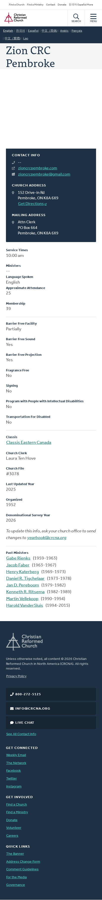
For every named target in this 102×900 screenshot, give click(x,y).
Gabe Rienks (18, 558)
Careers (12, 836)
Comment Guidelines (22, 869)
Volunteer (13, 828)
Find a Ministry (35, 4)
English (8, 30)
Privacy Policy (16, 676)
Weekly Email (16, 755)
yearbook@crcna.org (46, 538)
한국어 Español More (81, 4)
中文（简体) (49, 30)
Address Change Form (23, 862)
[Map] (51, 115)
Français (77, 30)
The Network (16, 763)
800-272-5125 (28, 694)
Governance (15, 885)
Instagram (14, 786)
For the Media (16, 877)
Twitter (11, 779)
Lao (25, 38)
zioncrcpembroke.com (37, 168)
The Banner (15, 854)
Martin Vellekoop (22, 599)
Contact (50, 4)
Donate (62, 4)
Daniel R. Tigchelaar (25, 579)
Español (33, 30)
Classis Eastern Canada (28, 443)
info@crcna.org (32, 709)
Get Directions (31, 204)
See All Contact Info (21, 734)
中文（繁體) (12, 38)
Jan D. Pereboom (22, 585)
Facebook (13, 771)
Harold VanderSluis (24, 606)
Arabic (64, 30)
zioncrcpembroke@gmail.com (44, 175)
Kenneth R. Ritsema (25, 592)
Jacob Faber (17, 565)
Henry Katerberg (22, 572)
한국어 (20, 30)
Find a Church (17, 4)
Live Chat (24, 723)
